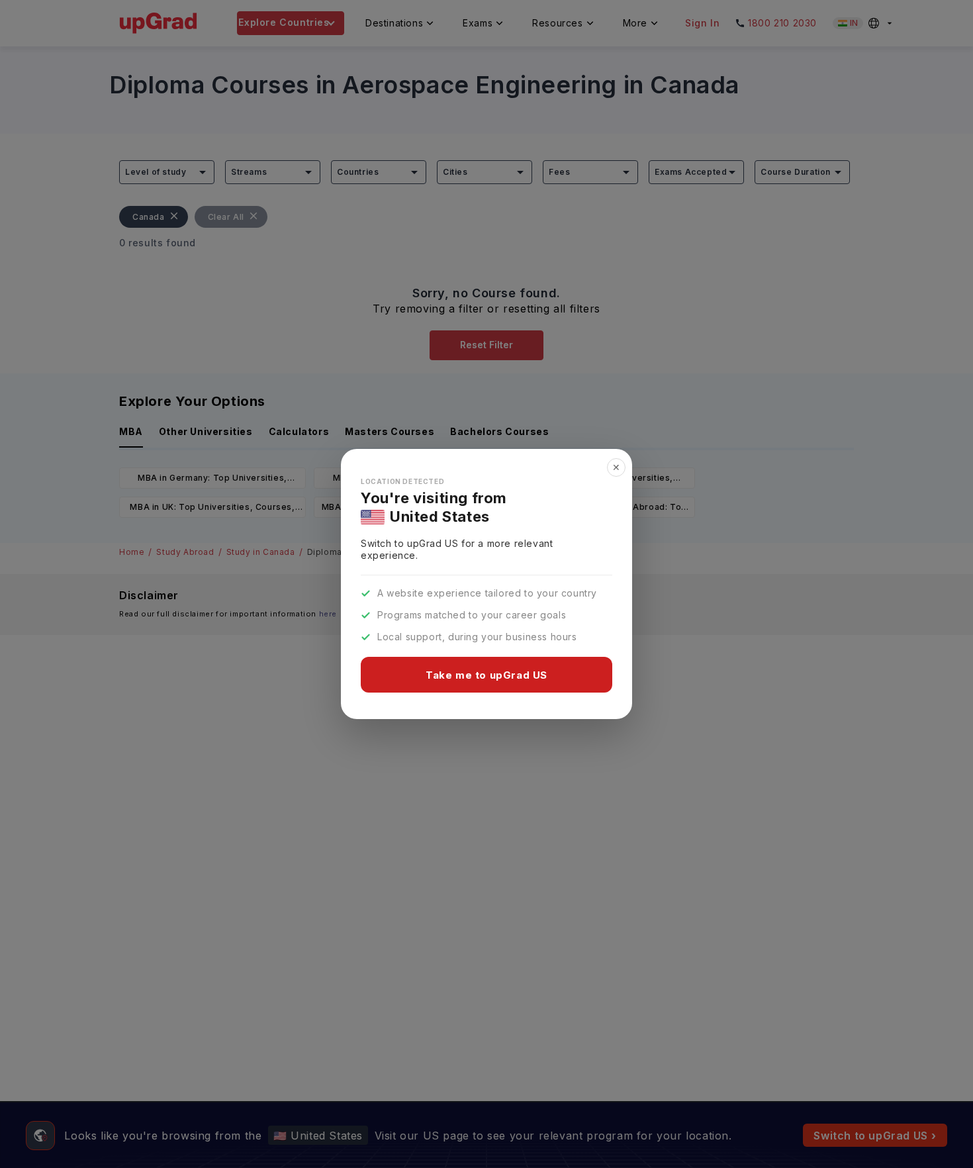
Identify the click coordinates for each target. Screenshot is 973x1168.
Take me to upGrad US (486, 675)
